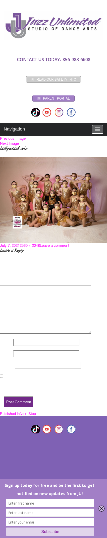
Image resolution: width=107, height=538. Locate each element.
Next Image (9, 143)
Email (6, 354)
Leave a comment (54, 245)
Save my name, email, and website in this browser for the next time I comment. (49, 385)
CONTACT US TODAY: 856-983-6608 (53, 59)
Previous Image (13, 138)
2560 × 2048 (30, 245)
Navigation (14, 129)
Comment (9, 281)
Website (7, 365)
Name (6, 342)
